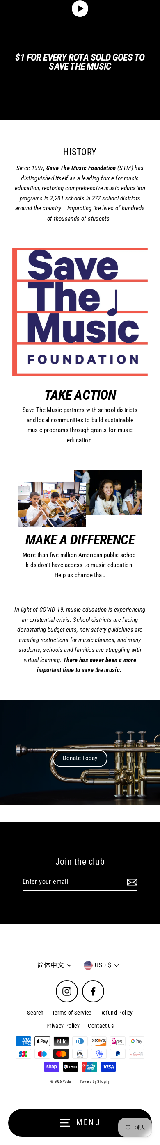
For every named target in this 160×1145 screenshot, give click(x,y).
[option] (80, 752)
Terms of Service (72, 1012)
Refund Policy (116, 1012)
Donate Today (80, 758)
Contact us (101, 1025)
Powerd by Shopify (95, 1081)
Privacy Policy (63, 1025)
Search (35, 1012)
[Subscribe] (130, 882)
